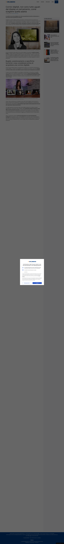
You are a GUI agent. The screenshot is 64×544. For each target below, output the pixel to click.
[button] (32, 272)
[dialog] (32, 272)
